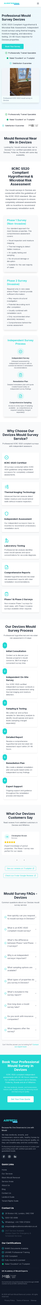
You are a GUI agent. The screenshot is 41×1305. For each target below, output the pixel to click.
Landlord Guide (8, 1197)
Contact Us (6, 1193)
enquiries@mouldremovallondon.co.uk (21, 1226)
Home (4, 1170)
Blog (3, 1189)
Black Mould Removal (11, 1177)
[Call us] (36, 1294)
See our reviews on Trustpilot (19, 868)
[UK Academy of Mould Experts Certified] (33, 125)
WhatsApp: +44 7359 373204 (17, 1222)
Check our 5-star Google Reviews (19, 875)
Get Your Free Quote (20, 1099)
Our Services (7, 1174)
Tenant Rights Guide (10, 1201)
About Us (6, 1185)
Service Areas (7, 1181)
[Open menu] (38, 3)
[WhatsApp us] (36, 1300)
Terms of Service (23, 1300)
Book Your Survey (12, 46)
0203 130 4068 (11, 1218)
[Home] (20, 1120)
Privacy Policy (10, 1300)
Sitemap (34, 1300)
